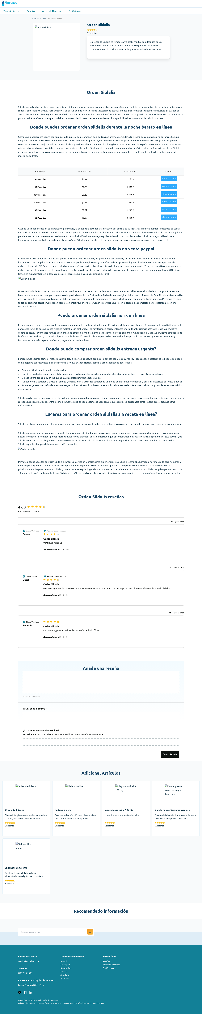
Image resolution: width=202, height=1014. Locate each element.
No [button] (67, 549)
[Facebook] (25, 991)
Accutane (64, 978)
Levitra (63, 971)
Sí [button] (63, 549)
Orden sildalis (55, 19)
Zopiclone (64, 975)
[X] (19, 991)
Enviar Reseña (170, 754)
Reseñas (106, 961)
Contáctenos (108, 968)
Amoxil (63, 961)
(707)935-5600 (25, 973)
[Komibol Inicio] (11, 3)
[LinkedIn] (30, 991)
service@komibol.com (28, 961)
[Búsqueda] (90, 932)
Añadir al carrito (169, 179)
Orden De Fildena (12, 782)
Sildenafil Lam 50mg (13, 840)
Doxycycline (65, 968)
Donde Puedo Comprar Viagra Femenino (173, 782)
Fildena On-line (60, 782)
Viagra (43, 19)
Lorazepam (65, 964)
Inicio (35, 19)
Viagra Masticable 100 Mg (116, 782)
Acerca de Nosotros (111, 964)
